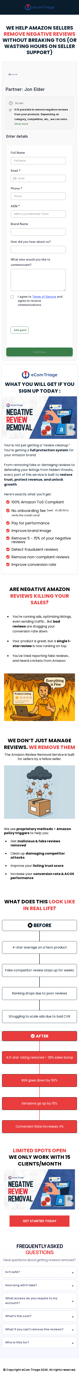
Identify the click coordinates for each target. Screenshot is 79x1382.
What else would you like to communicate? (30, 262)
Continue (39, 352)
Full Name (18, 152)
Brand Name (19, 224)
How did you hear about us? (31, 241)
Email (16, 170)
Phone (16, 188)
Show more (21, 123)
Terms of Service (44, 296)
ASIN (15, 206)
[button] (39, 113)
